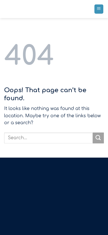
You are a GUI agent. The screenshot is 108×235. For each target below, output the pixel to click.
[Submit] (98, 138)
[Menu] (99, 9)
